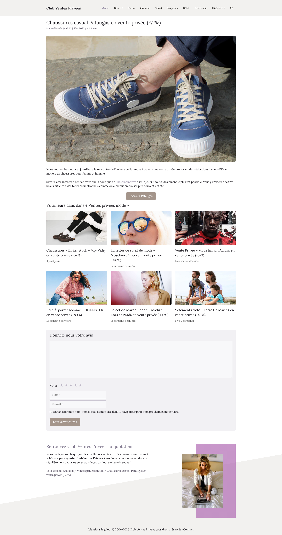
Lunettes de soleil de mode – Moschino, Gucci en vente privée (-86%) (136, 255)
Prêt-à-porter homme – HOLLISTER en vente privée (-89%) (74, 312)
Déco (131, 8)
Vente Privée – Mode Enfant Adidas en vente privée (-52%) (205, 252)
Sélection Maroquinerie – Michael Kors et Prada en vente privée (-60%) (139, 312)
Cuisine (145, 8)
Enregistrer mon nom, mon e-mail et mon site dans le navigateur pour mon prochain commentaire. (116, 411)
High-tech (218, 8)
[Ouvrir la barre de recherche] (232, 8)
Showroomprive (126, 182)
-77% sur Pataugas (141, 196)
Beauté (118, 8)
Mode (105, 8)
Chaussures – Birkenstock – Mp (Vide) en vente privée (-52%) (75, 252)
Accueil (69, 471)
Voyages (172, 8)
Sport (158, 8)
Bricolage (201, 8)
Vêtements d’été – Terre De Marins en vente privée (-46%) (204, 312)
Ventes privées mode (90, 471)
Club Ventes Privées (63, 8)
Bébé (186, 8)
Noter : (54, 385)
